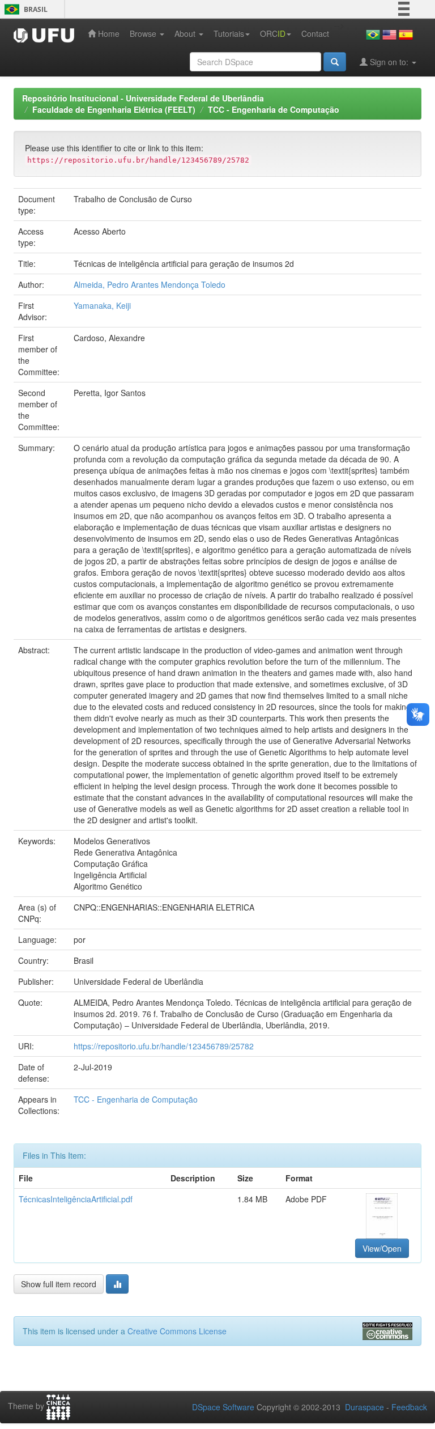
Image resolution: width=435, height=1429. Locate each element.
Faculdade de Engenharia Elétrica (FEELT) (113, 109)
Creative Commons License (177, 1331)
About (186, 33)
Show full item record (58, 1284)
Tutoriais (229, 33)
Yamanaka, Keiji (102, 305)
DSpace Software (223, 1407)
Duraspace (364, 1407)
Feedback (409, 1407)
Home (108, 33)
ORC (272, 33)
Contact (315, 33)
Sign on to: (389, 61)
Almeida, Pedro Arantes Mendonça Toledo (149, 284)
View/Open (382, 1248)
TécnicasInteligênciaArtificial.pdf (76, 1199)
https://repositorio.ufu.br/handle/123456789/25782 (164, 1046)
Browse (144, 33)
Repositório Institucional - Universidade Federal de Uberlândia (143, 98)
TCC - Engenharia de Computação (273, 109)
